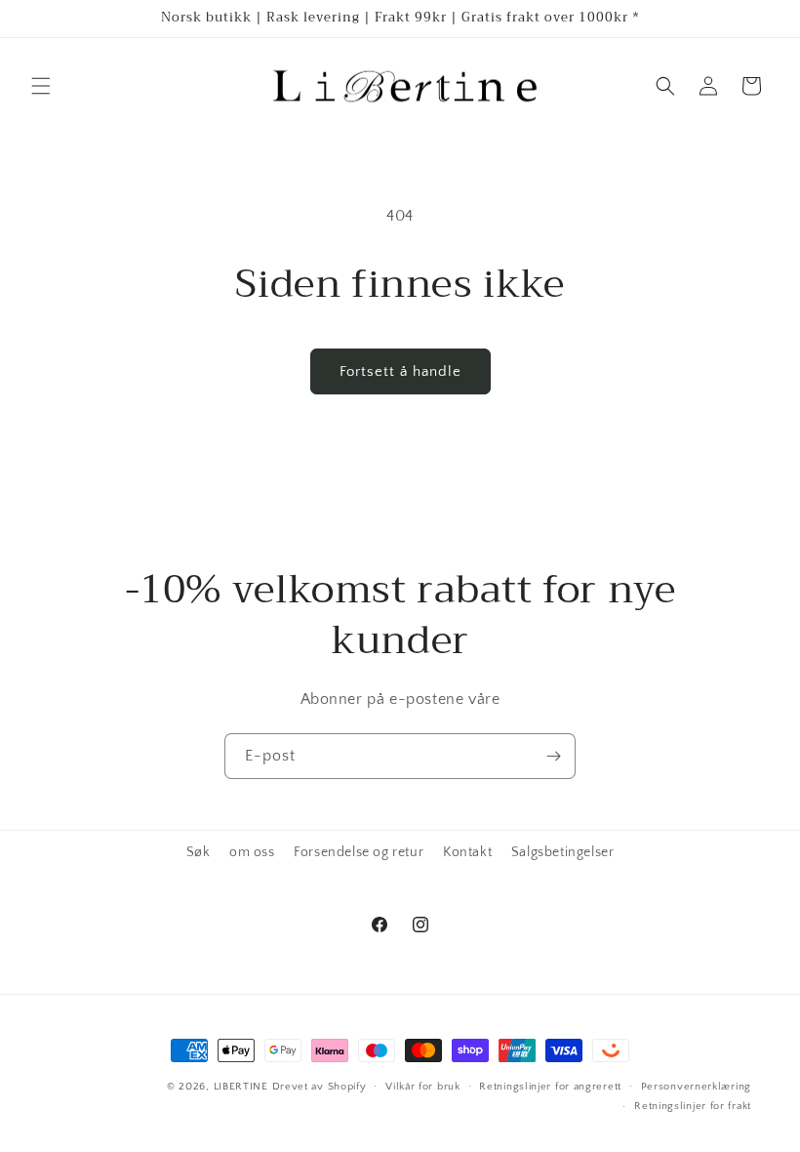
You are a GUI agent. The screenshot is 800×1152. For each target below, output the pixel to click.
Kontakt (467, 852)
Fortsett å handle (400, 371)
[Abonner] (553, 756)
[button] (41, 85)
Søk (198, 852)
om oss (252, 852)
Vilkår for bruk (422, 1086)
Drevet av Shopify (319, 1086)
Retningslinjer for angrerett (550, 1086)
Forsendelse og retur (358, 852)
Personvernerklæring (696, 1086)
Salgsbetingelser (563, 852)
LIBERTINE (241, 1086)
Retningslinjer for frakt (692, 1106)
